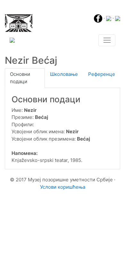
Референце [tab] (101, 74)
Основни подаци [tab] (20, 77)
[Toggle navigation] (106, 40)
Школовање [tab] (64, 74)
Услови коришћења (62, 187)
